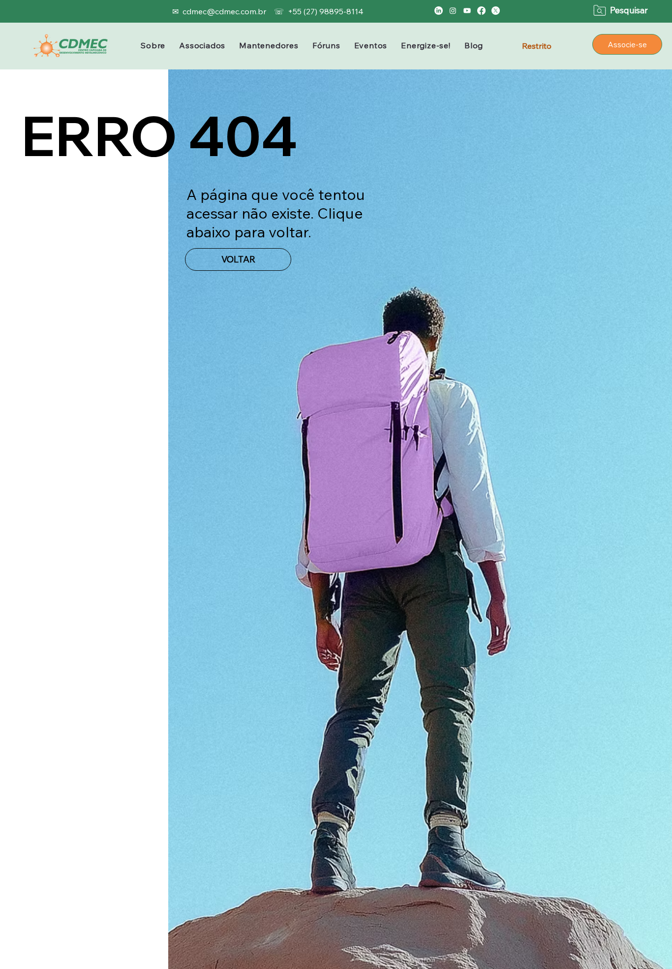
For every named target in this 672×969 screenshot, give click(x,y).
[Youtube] (467, 10)
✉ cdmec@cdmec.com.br (220, 11)
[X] (495, 10)
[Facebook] (481, 10)
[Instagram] (453, 10)
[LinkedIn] (438, 10)
